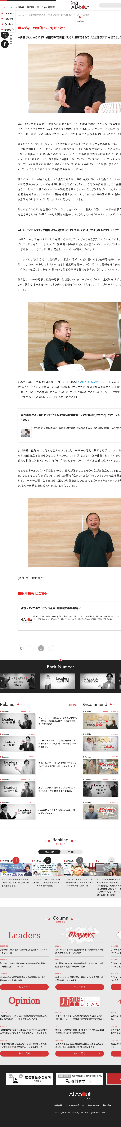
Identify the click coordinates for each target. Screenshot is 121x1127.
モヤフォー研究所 (46, 7)
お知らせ (19, 7)
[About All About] (80, 4)
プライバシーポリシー (75, 1105)
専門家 (30, 7)
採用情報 (107, 1105)
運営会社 (58, 1105)
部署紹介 (9, 29)
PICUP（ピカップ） (88, 382)
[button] (119, 681)
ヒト (3, 7)
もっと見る (24, 987)
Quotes (8, 24)
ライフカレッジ (7, 861)
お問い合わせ (94, 1105)
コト (10, 7)
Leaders (9, 13)
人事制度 (88, 711)
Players (8, 18)
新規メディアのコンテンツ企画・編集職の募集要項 (49, 608)
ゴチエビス (70, 861)
